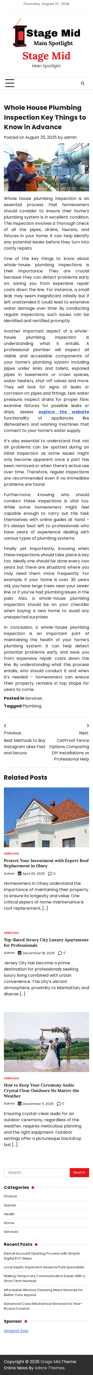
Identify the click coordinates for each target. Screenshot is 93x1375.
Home (9, 1223)
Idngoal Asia (16, 1331)
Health (9, 1214)
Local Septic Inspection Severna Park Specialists (44, 1267)
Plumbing (31, 706)
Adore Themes (50, 1368)
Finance (10, 1196)
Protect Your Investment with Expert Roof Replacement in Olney (46, 863)
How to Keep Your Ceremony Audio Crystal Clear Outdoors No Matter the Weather (41, 1090)
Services (33, 698)
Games (10, 1205)
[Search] (83, 83)
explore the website (63, 412)
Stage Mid (46, 55)
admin (70, 137)
